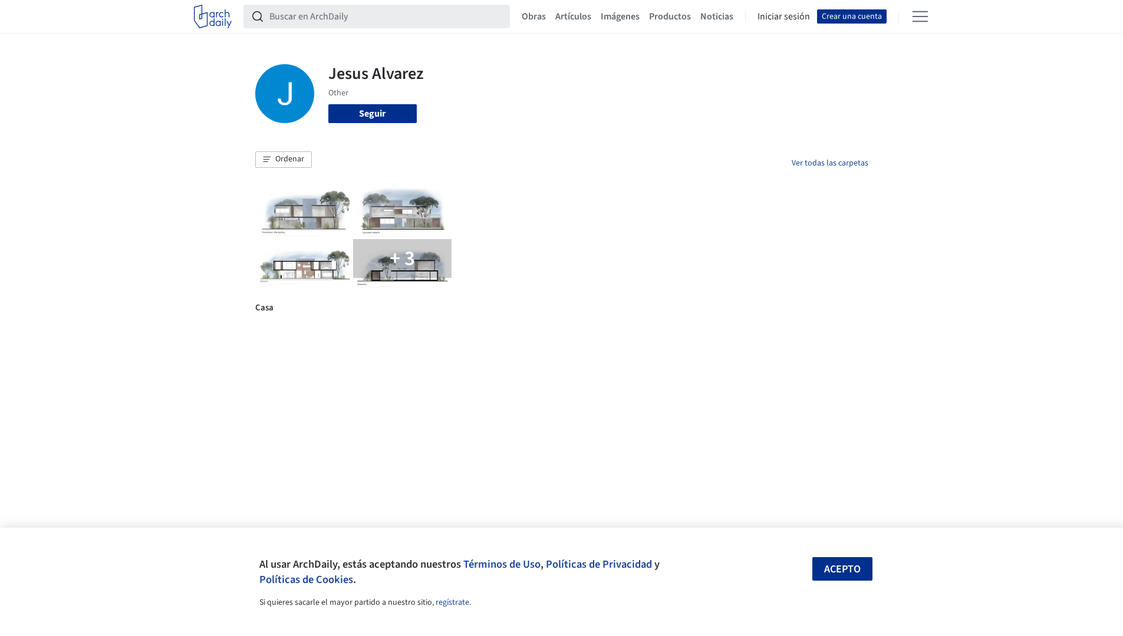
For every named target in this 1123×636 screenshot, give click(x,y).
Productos (670, 16)
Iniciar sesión (784, 16)
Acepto (842, 569)
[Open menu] (920, 16)
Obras (534, 16)
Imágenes (620, 16)
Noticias (716, 16)
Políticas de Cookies (306, 579)
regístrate (452, 602)
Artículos (573, 16)
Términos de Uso (502, 564)
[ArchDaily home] (213, 16)
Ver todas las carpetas (830, 163)
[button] (283, 159)
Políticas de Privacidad (599, 564)
